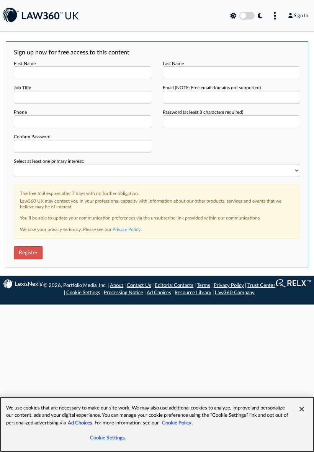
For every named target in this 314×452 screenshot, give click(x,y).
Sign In (301, 15)
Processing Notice (123, 292)
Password (203, 112)
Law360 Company (235, 292)
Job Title (22, 87)
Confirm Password (32, 136)
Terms (203, 285)
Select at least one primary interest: (49, 161)
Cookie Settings (83, 292)
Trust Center (261, 285)
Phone (20, 112)
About (116, 285)
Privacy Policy (127, 229)
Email (212, 87)
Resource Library (193, 292)
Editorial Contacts (174, 285)
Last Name (173, 63)
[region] (157, 424)
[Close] (301, 409)
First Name (25, 63)
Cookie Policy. (177, 423)
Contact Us (139, 285)
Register (28, 252)
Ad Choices (159, 292)
